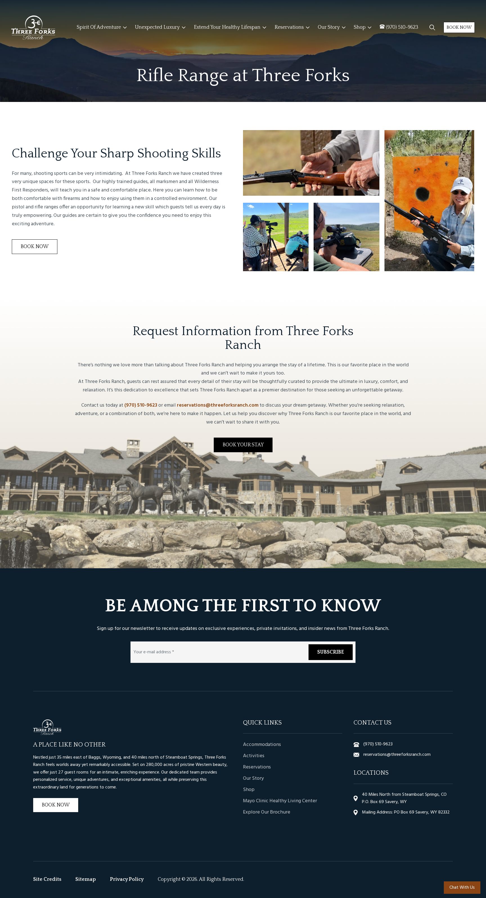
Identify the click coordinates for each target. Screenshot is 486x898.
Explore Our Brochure (266, 812)
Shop (249, 790)
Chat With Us (462, 887)
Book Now (459, 27)
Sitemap (85, 879)
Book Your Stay (243, 445)
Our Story (253, 778)
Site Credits (47, 879)
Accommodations (262, 745)
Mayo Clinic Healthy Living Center (280, 801)
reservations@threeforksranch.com (217, 405)
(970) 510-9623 (140, 405)
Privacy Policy (127, 879)
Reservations (257, 767)
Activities (253, 756)
